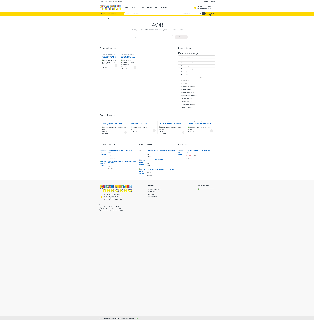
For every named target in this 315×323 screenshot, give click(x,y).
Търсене (181, 37)
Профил (213, 1)
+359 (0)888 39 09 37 (113, 197)
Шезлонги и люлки (186, 107)
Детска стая (184, 66)
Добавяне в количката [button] (114, 65)
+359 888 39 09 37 (210, 6)
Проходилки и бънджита (188, 95)
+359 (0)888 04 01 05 (113, 199)
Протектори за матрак (174, 121)
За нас (142, 7)
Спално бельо (205, 121)
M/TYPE (107, 54)
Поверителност (152, 196)
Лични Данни (152, 191)
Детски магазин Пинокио (115, 318)
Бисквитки (151, 194)
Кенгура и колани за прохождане (190, 77)
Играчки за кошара (125, 54)
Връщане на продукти (154, 189)
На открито (184, 80)
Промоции (134, 7)
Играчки (183, 75)
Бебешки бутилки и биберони (189, 63)
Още (125, 132)
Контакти (164, 7)
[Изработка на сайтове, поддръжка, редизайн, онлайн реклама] (137, 318)
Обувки (183, 83)
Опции (154, 130)
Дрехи (183, 72)
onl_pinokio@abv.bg (205, 8)
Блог (156, 7)
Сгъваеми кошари (114, 121)
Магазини (149, 7)
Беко (132, 121)
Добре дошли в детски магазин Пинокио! (111, 1)
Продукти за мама (186, 89)
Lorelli (108, 121)
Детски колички (113, 54)
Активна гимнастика (186, 57)
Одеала (190, 121)
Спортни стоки (185, 98)
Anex (103, 54)
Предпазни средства (187, 86)
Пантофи (140, 121)
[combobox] (151, 13)
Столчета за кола (186, 101)
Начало (102, 19)
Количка (206, 1)
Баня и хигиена (185, 60)
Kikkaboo (104, 121)
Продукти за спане (186, 92)
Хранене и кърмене (186, 104)
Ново (126, 7)
